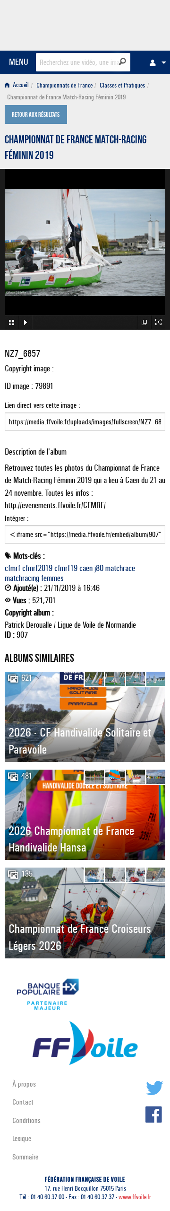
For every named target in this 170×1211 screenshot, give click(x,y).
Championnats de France (64, 85)
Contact (23, 1101)
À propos (24, 1083)
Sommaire (25, 1156)
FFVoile (120, 24)
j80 (98, 568)
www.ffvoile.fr (135, 1197)
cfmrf (12, 568)
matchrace (120, 568)
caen (86, 568)
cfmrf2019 (37, 568)
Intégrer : (17, 518)
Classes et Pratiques (122, 85)
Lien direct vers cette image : (42, 405)
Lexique (21, 1138)
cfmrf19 (65, 568)
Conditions (26, 1120)
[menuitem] (155, 62)
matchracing (22, 578)
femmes (52, 578)
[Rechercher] (122, 61)
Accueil (20, 85)
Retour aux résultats (36, 115)
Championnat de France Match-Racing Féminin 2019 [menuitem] (66, 97)
